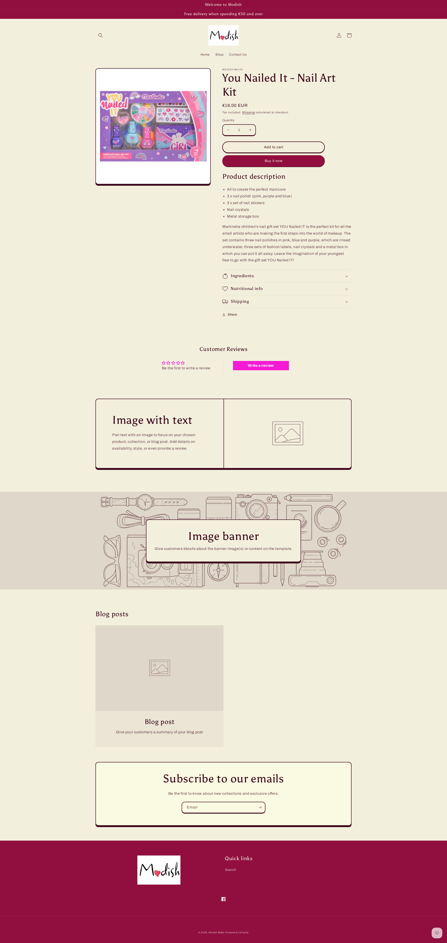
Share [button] (232, 314)
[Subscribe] (260, 807)
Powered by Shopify (237, 932)
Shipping (248, 112)
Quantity (228, 120)
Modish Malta (216, 932)
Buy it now (274, 161)
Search (230, 870)
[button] (100, 35)
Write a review (261, 365)
